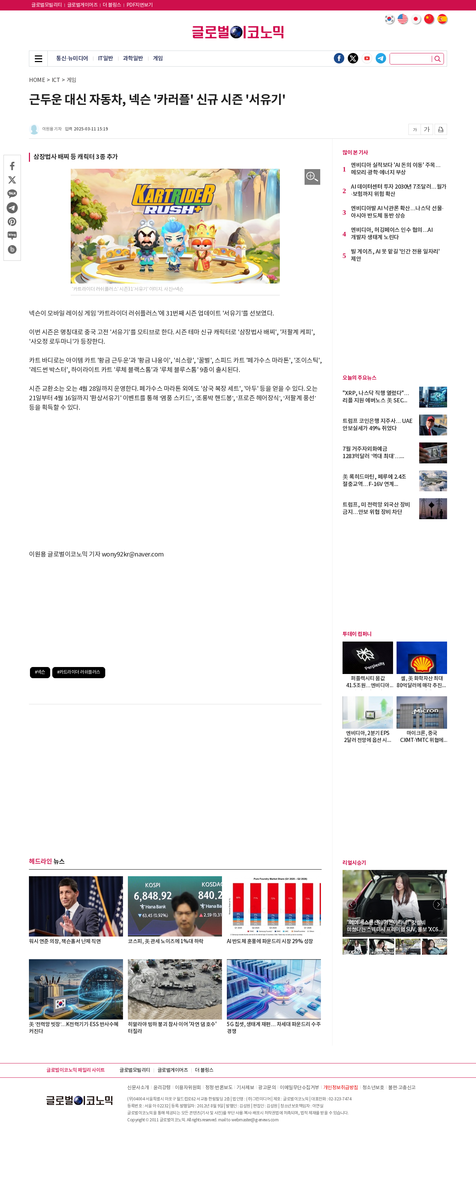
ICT (56, 80)
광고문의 (267, 1088)
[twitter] (353, 58)
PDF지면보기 (139, 5)
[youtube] (367, 58)
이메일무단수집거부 (299, 1088)
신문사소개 (138, 1088)
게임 (158, 58)
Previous (351, 904)
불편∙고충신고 (402, 1088)
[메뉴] (38, 58)
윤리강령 (162, 1088)
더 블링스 (112, 5)
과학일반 (133, 58)
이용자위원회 (188, 1088)
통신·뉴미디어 (72, 58)
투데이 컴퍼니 (357, 634)
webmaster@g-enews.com (255, 1120)
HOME (37, 80)
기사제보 (245, 1088)
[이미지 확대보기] (312, 177)
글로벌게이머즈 (82, 5)
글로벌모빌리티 (46, 5)
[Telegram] (381, 58)
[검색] (438, 59)
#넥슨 (40, 672)
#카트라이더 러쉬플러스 (78, 672)
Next (438, 904)
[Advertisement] (175, 472)
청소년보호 (373, 1088)
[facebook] (339, 58)
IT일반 (105, 58)
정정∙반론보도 (219, 1088)
